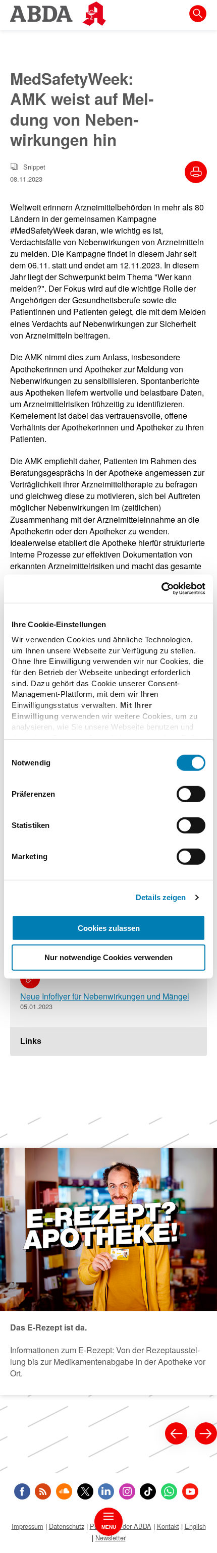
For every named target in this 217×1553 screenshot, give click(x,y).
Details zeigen (161, 897)
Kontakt (168, 1526)
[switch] (191, 794)
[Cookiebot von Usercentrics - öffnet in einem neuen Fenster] (161, 588)
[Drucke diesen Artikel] (196, 172)
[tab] (108, 1041)
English (195, 1526)
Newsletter (110, 1537)
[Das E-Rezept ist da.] (108, 1271)
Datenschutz (66, 1526)
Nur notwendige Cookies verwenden (108, 957)
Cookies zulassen (109, 927)
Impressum (27, 1526)
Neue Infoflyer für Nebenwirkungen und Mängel (104, 996)
